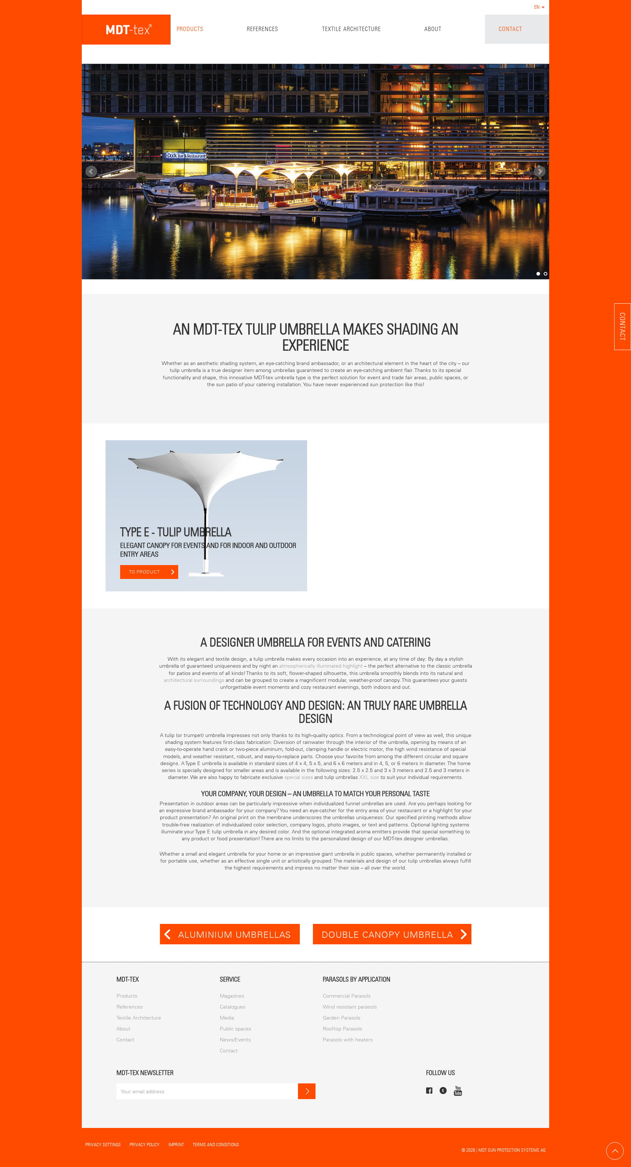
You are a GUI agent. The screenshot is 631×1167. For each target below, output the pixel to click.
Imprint (176, 1144)
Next (540, 171)
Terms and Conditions (216, 1144)
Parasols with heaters (348, 1040)
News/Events (235, 1040)
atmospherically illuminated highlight (321, 666)
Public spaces (235, 1029)
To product (144, 572)
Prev (91, 171)
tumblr (443, 1090)
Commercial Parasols (347, 996)
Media (227, 1018)
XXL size (369, 777)
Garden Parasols (341, 1018)
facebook (429, 1090)
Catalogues (232, 1007)
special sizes (298, 777)
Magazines (232, 996)
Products (190, 29)
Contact (510, 29)
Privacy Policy (145, 1144)
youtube (458, 1090)
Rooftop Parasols (342, 1029)
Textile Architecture (351, 29)
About (432, 29)
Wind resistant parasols (350, 1007)
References (262, 29)
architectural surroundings (194, 680)
